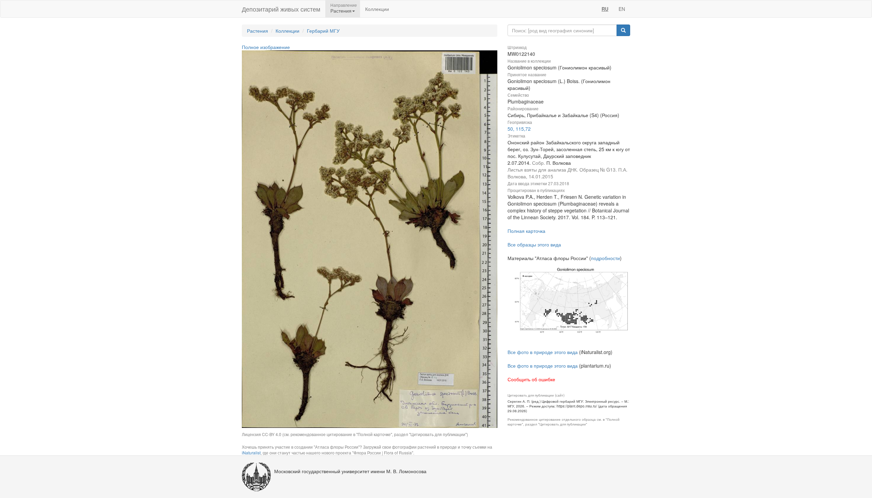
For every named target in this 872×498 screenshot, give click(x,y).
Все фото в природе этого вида (543, 352)
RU (605, 8)
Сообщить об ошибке (531, 379)
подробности (605, 258)
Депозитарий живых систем (281, 8)
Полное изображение (266, 47)
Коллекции (377, 8)
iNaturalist (251, 452)
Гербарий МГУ (323, 30)
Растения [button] (341, 10)
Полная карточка (526, 230)
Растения (257, 30)
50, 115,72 (519, 128)
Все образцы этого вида (534, 244)
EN (622, 8)
